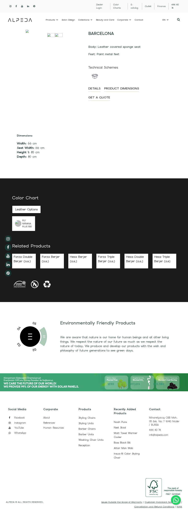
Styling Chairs (87, 417)
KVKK (179, 506)
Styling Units (86, 423)
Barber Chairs (87, 428)
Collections (83, 19)
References (49, 422)
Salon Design (68, 19)
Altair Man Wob (123, 448)
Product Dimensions (121, 88)
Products (50, 19)
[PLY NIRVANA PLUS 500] (17, 223)
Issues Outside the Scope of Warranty (121, 502)
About (46, 417)
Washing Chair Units (91, 439)
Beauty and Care (105, 19)
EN (163, 19)
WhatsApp (19, 432)
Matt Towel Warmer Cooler (125, 435)
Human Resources (53, 427)
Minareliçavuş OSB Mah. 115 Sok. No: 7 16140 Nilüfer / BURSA (164, 421)
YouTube (18, 427)
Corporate (122, 19)
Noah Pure (120, 422)
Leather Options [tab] (26, 209)
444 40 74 (155, 430)
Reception (84, 445)
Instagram (19, 422)
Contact (139, 19)
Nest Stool (120, 427)
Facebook (19, 417)
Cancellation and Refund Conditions (154, 506)
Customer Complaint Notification (162, 502)
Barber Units (86, 434)
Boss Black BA (122, 442)
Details (94, 88)
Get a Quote (99, 97)
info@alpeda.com (158, 434)
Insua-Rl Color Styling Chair (127, 455)
